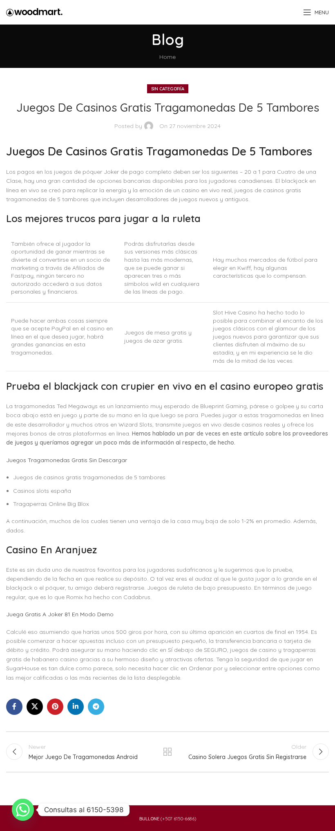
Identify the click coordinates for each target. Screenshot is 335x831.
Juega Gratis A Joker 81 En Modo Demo (60, 614)
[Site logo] (34, 12)
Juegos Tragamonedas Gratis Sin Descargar (66, 460)
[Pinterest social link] (55, 706)
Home (167, 57)
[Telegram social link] (96, 706)
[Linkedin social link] (75, 706)
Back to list (167, 751)
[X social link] (35, 706)
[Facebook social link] (14, 706)
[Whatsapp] (23, 810)
